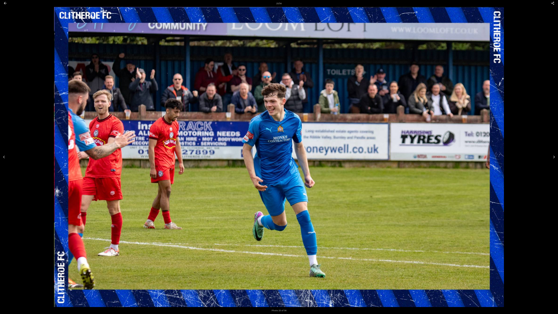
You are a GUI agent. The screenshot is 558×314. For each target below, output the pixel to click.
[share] (553, 3)
